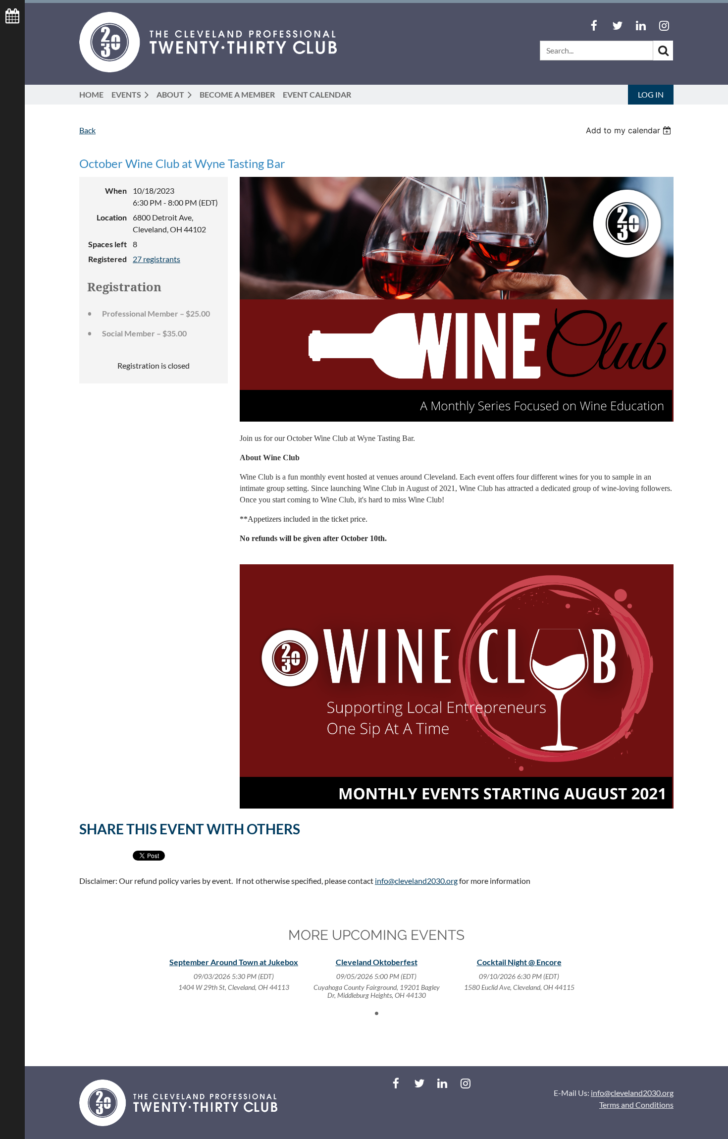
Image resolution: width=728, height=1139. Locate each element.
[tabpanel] (233, 974)
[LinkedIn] (640, 25)
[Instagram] (664, 25)
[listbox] (630, 130)
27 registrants (156, 259)
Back (87, 130)
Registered (107, 259)
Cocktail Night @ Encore (519, 962)
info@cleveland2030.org (416, 880)
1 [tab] (376, 1013)
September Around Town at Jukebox (233, 962)
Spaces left (107, 244)
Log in (651, 94)
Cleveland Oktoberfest (376, 962)
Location (112, 217)
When (116, 190)
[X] (617, 25)
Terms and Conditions (636, 1104)
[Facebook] (594, 25)
